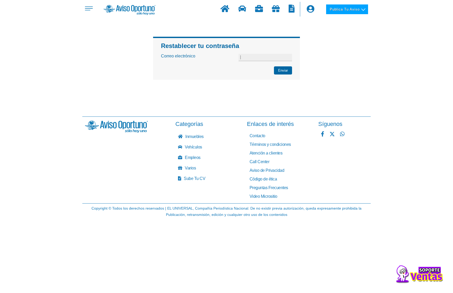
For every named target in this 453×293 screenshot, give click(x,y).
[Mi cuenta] (310, 9)
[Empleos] (259, 9)
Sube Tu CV (194, 178)
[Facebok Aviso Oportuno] (323, 134)
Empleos (192, 157)
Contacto (257, 136)
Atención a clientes (266, 153)
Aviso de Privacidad (267, 170)
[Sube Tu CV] (292, 9)
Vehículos (193, 147)
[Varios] (276, 9)
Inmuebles (194, 136)
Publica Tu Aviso (345, 9)
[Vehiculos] (242, 9)
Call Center (259, 161)
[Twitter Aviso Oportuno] (332, 134)
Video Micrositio (263, 196)
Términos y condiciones (270, 144)
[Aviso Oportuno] (116, 131)
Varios (190, 168)
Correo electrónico (178, 56)
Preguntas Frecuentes (269, 187)
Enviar (283, 70)
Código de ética (263, 179)
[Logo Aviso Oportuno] (129, 10)
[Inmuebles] (224, 9)
